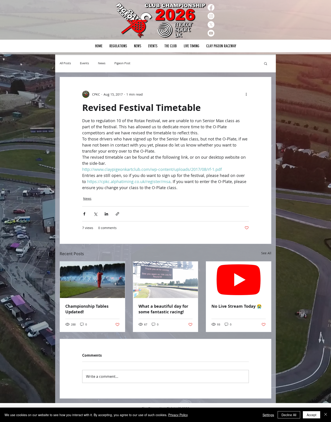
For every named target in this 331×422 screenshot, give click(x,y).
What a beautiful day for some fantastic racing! (163, 309)
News (101, 63)
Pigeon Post (122, 63)
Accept (311, 415)
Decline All (288, 415)
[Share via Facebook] (84, 214)
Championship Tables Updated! (87, 309)
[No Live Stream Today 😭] (238, 279)
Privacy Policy (178, 415)
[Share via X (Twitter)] (95, 214)
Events (84, 63)
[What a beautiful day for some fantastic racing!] (165, 279)
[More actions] (246, 94)
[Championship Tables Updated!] (92, 279)
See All (266, 253)
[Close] (325, 414)
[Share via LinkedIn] (106, 214)
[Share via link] (117, 214)
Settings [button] (268, 415)
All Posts (65, 63)
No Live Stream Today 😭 (236, 306)
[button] (153, 46)
